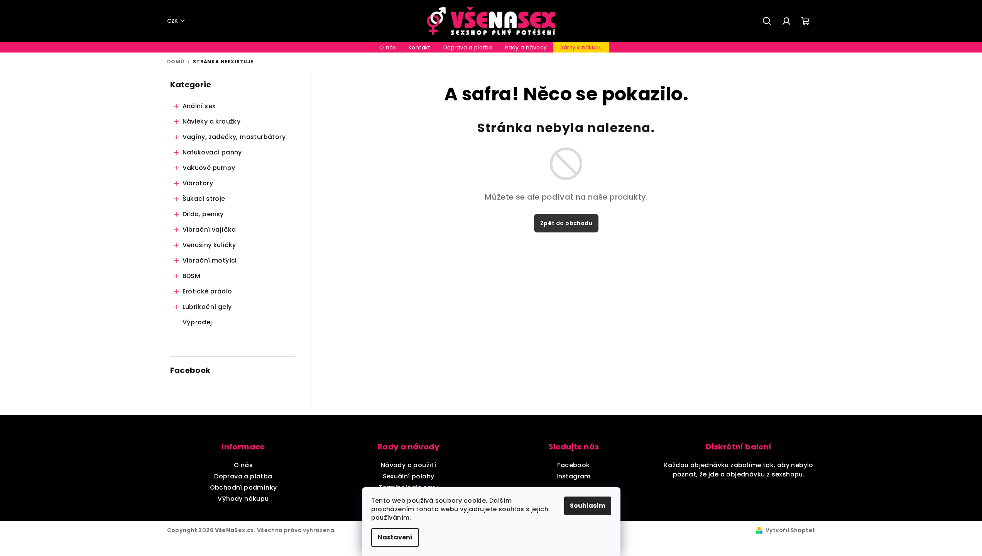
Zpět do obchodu (566, 223)
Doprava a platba (243, 476)
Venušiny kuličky (209, 245)
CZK (172, 21)
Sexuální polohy (408, 476)
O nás (243, 465)
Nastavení (395, 537)
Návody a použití (408, 465)
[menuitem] (387, 47)
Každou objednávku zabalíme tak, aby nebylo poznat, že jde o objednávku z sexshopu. (738, 470)
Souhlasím (587, 505)
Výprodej (197, 322)
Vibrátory (198, 183)
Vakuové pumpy (209, 167)
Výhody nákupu (243, 498)
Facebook (573, 465)
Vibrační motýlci (210, 260)
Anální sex (199, 106)
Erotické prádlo (207, 291)
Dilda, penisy (203, 214)
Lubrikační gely (207, 306)
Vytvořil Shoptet (790, 530)
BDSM (192, 275)
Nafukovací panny (212, 152)
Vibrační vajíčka (209, 229)
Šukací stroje (204, 198)
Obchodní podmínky (243, 487)
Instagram (573, 476)
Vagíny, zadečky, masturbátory (234, 136)
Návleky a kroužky (212, 121)
